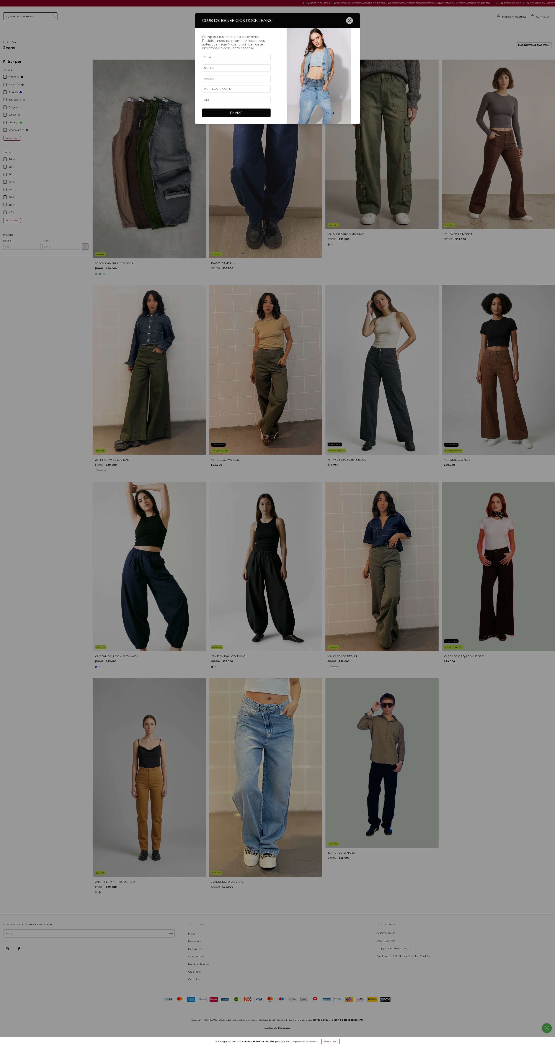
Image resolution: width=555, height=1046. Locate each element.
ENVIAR (236, 113)
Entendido (330, 1041)
